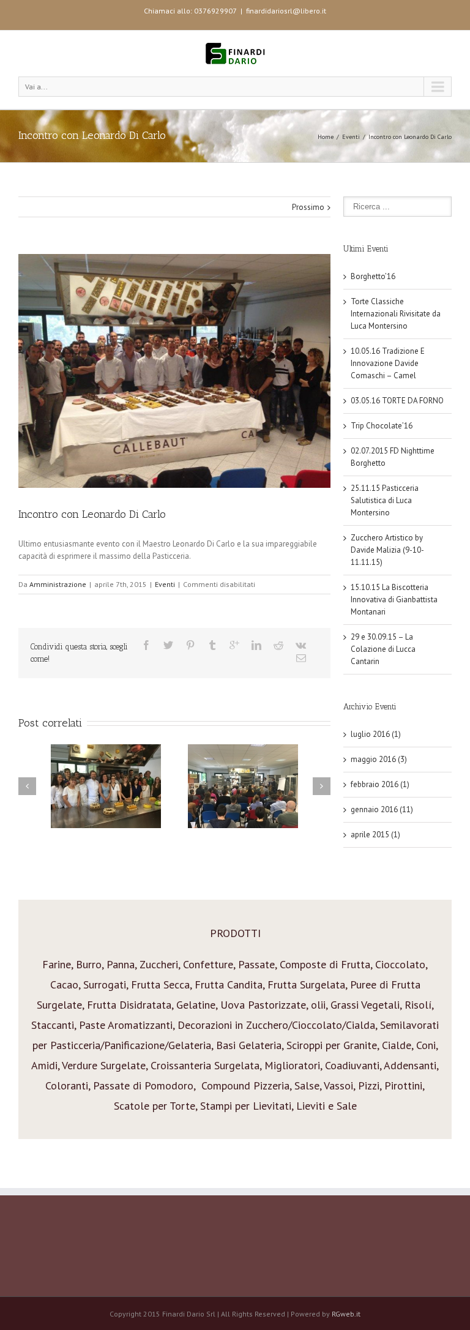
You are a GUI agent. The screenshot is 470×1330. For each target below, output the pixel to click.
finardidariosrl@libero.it (286, 10)
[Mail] (301, 658)
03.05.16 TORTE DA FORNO (397, 400)
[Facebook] (146, 645)
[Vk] (301, 645)
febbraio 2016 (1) (380, 784)
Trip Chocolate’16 (381, 425)
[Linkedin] (256, 645)
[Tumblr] (212, 645)
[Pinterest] (190, 645)
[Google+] (234, 645)
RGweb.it (346, 1313)
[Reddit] (278, 645)
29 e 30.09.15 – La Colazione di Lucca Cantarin (383, 649)
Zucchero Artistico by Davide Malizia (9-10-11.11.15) (387, 549)
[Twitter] (168, 645)
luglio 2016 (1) (376, 734)
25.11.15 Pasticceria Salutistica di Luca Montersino (385, 500)
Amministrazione (57, 584)
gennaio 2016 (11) (382, 809)
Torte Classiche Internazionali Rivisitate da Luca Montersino (396, 313)
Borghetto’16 (373, 276)
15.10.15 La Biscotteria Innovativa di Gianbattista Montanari (394, 599)
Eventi (351, 137)
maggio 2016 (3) (379, 759)
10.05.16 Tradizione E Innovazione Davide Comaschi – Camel (388, 363)
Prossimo (308, 207)
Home (326, 137)
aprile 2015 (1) (375, 834)
